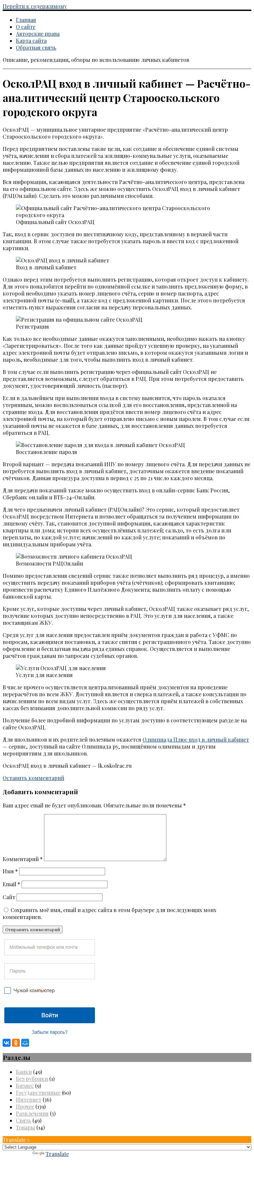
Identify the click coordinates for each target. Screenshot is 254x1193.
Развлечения (32, 1113)
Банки (24, 1071)
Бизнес (25, 1085)
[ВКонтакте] (7, 1043)
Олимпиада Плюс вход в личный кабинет (196, 739)
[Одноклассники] (16, 1043)
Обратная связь (36, 47)
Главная (26, 19)
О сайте (25, 26)
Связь (23, 1120)
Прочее (25, 1106)
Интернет (28, 1099)
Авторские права (38, 33)
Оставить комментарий (33, 777)
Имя (10, 871)
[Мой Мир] (25, 1043)
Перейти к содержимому (35, 6)
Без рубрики (32, 1078)
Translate (57, 1153)
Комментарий (23, 858)
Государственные (38, 1092)
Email (11, 884)
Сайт (9, 897)
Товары (25, 1127)
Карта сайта (31, 40)
